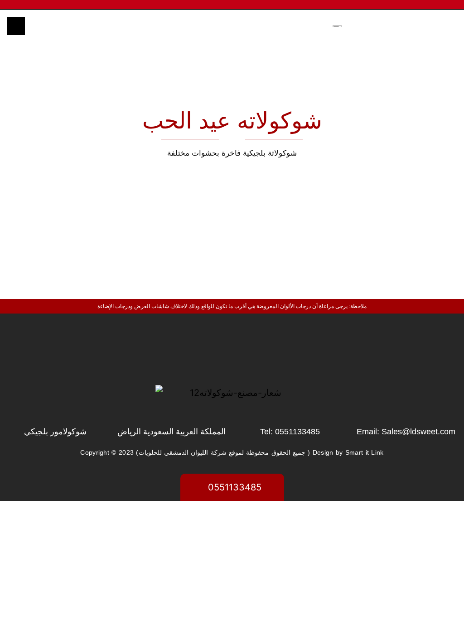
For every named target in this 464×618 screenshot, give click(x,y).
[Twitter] (232, 351)
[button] (175, 26)
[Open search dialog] (16, 26)
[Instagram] (274, 351)
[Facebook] (190, 351)
